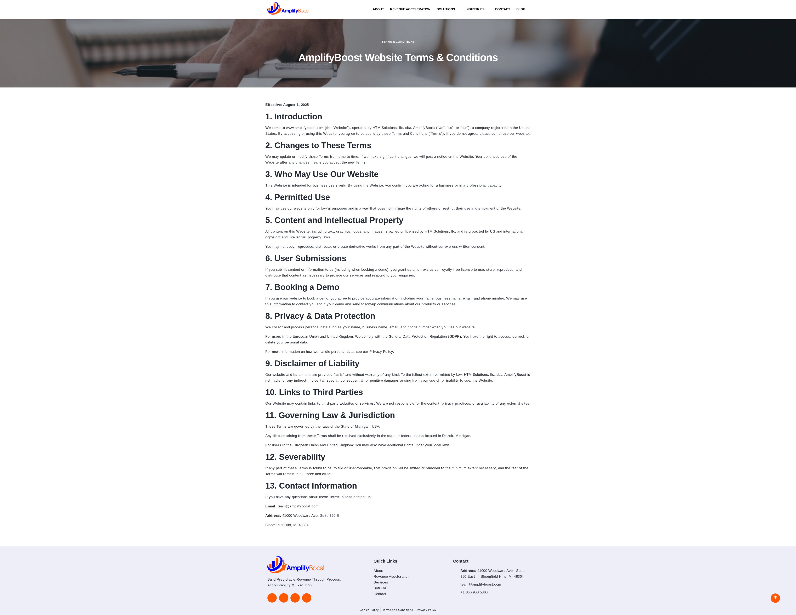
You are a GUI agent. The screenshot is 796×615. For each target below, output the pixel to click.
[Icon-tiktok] (295, 598)
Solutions (446, 9)
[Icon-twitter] (306, 598)
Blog (520, 9)
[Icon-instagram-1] (283, 598)
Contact (502, 9)
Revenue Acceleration (410, 9)
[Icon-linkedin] (272, 598)
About (378, 9)
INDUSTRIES (475, 9)
